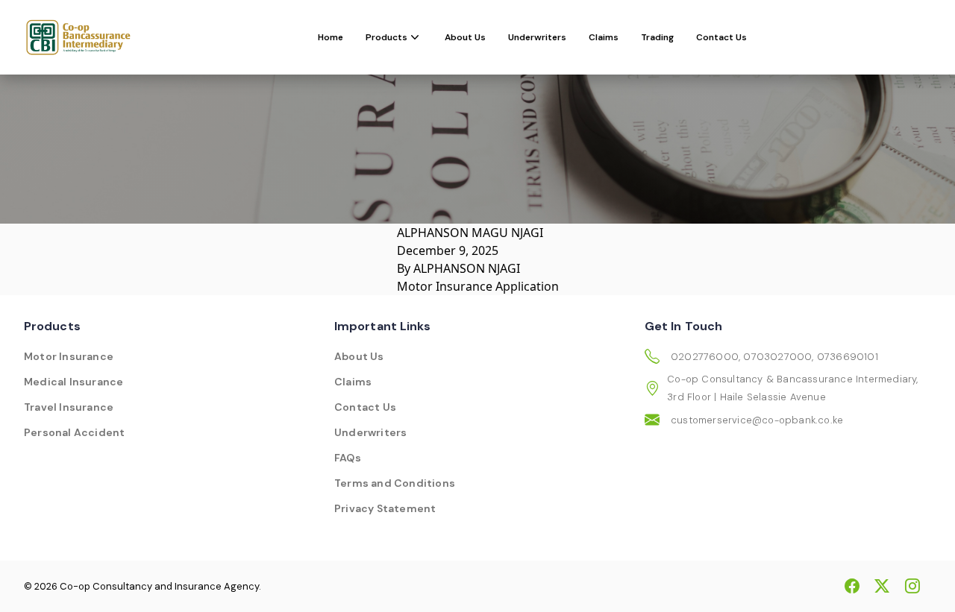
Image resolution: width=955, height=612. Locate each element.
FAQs (347, 457)
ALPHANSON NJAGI (466, 268)
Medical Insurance (73, 381)
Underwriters (537, 37)
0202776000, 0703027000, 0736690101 (774, 356)
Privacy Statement (385, 508)
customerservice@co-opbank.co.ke (757, 420)
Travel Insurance (68, 407)
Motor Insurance (68, 356)
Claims (604, 37)
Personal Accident (74, 432)
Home (330, 37)
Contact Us (721, 37)
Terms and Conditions (394, 483)
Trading (657, 37)
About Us (465, 37)
